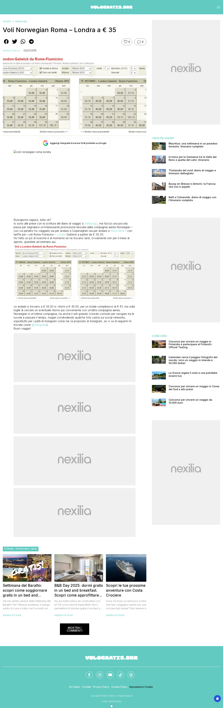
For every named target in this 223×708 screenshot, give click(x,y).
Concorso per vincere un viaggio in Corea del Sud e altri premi (194, 388)
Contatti (86, 686)
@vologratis (39, 325)
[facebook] (6, 44)
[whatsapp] (23, 44)
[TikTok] (118, 672)
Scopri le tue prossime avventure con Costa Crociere (125, 590)
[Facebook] (87, 672)
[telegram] (31, 44)
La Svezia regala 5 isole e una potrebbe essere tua (193, 374)
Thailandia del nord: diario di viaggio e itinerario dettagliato (192, 172)
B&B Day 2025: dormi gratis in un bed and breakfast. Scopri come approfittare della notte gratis (78, 590)
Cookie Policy (119, 686)
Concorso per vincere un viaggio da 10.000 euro (190, 401)
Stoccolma (117, 231)
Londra (61, 234)
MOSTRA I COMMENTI (74, 629)
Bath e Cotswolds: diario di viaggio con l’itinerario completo (192, 199)
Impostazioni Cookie (141, 686)
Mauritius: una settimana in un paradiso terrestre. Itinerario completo (193, 145)
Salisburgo (91, 223)
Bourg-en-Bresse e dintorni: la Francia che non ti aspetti (192, 185)
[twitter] (14, 44)
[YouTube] (108, 672)
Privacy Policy (101, 686)
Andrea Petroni (11, 50)
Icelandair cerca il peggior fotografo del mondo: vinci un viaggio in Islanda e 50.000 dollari (193, 360)
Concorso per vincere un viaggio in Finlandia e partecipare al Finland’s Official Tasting (190, 344)
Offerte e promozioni (15, 21)
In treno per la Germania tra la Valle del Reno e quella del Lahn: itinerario (193, 158)
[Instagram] (97, 672)
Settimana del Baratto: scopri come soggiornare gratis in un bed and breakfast (25, 590)
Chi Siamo (74, 686)
